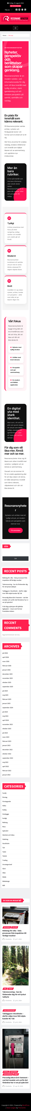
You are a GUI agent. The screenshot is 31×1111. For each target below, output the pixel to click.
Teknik (4, 856)
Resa (4, 827)
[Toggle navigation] (15, 28)
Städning (5, 839)
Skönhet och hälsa (8, 835)
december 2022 (7, 750)
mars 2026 (5, 661)
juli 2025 (5, 691)
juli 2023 (5, 733)
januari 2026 (6, 670)
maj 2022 (5, 762)
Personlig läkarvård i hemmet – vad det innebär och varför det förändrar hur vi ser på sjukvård (15, 600)
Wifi (3, 885)
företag (4, 797)
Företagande (6, 801)
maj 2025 (5, 695)
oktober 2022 (6, 754)
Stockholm (5, 843)
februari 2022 (6, 771)
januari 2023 (6, 745)
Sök (6, 546)
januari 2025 (6, 703)
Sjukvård (5, 831)
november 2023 (7, 724)
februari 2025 (6, 699)
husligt (4, 818)
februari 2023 (6, 741)
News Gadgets (11, 1108)
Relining (5, 822)
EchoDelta (8, 939)
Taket (4, 852)
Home (4, 35)
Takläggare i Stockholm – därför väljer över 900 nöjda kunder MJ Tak (14, 1016)
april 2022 (5, 766)
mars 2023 (5, 737)
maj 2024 (5, 716)
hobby (4, 810)
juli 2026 (5, 653)
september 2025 (7, 687)
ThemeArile (22, 1108)
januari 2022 (6, 775)
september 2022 (7, 758)
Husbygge (5, 814)
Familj (4, 793)
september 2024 (7, 708)
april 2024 (5, 720)
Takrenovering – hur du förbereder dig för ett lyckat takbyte (14, 994)
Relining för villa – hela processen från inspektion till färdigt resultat (14, 933)
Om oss (10, 35)
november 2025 (7, 678)
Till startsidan (15, 530)
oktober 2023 (6, 729)
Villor (4, 873)
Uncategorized (7, 864)
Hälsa (4, 806)
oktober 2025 (6, 682)
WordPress (26, 1105)
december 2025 (7, 674)
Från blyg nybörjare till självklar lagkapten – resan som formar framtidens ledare (12, 609)
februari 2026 (6, 666)
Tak (3, 848)
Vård (4, 869)
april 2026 (5, 657)
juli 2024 (5, 712)
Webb (4, 877)
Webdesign (6, 881)
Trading (4, 860)
